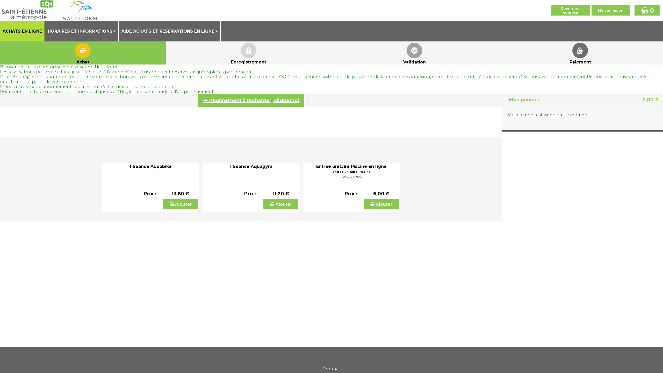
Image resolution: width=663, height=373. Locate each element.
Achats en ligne (22, 31)
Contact (331, 369)
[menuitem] (22, 31)
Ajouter (183, 204)
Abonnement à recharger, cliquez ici (254, 100)
